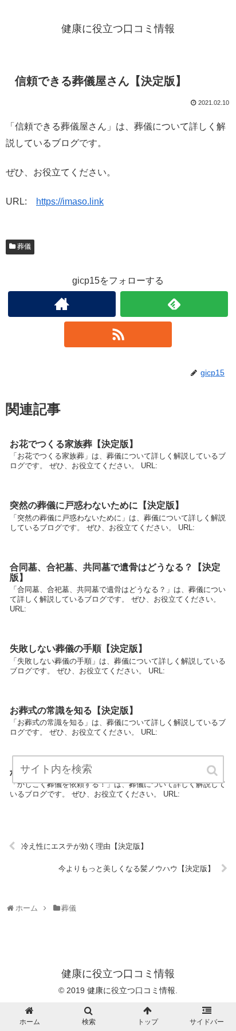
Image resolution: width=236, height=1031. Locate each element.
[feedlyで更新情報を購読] (174, 304)
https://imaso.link (70, 201)
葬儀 (24, 246)
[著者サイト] (62, 304)
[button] (213, 770)
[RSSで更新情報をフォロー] (118, 334)
